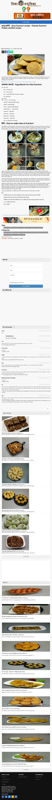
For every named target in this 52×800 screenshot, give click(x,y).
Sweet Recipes (7, 413)
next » (48, 408)
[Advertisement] (26, 35)
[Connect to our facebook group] (6, 796)
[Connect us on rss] (12, 796)
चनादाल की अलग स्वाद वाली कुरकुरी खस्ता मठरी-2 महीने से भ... (14, 653)
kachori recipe (7, 227)
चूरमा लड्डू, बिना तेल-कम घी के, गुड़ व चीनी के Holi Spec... (13, 510)
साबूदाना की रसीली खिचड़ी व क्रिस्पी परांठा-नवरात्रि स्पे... (13, 745)
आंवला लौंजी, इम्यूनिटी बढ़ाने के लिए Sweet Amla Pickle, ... (14, 551)
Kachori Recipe (22, 232)
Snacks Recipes (7, 232)
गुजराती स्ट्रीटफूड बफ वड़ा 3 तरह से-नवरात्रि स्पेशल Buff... (14, 764)
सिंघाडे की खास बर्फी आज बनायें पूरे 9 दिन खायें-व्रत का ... (12, 433)
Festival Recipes (7, 234)
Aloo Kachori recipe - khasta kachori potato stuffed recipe (16, 215)
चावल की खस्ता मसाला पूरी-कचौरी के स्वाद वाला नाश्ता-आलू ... (14, 727)
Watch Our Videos (23, 777)
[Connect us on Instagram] (16, 796)
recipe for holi (21, 227)
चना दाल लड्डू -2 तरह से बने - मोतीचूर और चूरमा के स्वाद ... (14, 672)
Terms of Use (39, 777)
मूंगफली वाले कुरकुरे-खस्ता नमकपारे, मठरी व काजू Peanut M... (15, 616)
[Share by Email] (3, 51)
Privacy (37, 779)
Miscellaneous (14, 232)
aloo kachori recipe (28, 227)
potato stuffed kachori (38, 227)
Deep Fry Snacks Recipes (31, 232)
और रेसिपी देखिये (26, 556)
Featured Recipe (15, 234)
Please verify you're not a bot (17, 282)
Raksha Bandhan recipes (43, 232)
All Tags (4, 784)
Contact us (4, 777)
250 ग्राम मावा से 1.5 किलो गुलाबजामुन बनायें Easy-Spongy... (15, 598)
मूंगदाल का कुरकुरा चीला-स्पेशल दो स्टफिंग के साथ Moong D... (15, 690)
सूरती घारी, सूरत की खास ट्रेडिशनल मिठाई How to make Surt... (15, 531)
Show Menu (27, 22)
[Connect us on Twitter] (9, 796)
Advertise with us (6, 779)
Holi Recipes (22, 234)
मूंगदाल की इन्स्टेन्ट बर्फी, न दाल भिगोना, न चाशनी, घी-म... (13, 635)
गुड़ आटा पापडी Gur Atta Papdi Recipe (11, 708)
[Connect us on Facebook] (3, 796)
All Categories (5, 781)
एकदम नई (5, 582)
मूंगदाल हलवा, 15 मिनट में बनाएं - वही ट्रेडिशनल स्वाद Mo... (13, 459)
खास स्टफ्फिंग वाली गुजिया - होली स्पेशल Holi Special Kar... (14, 484)
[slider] (4, 238)
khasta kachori (14, 227)
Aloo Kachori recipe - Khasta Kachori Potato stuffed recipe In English (20, 81)
